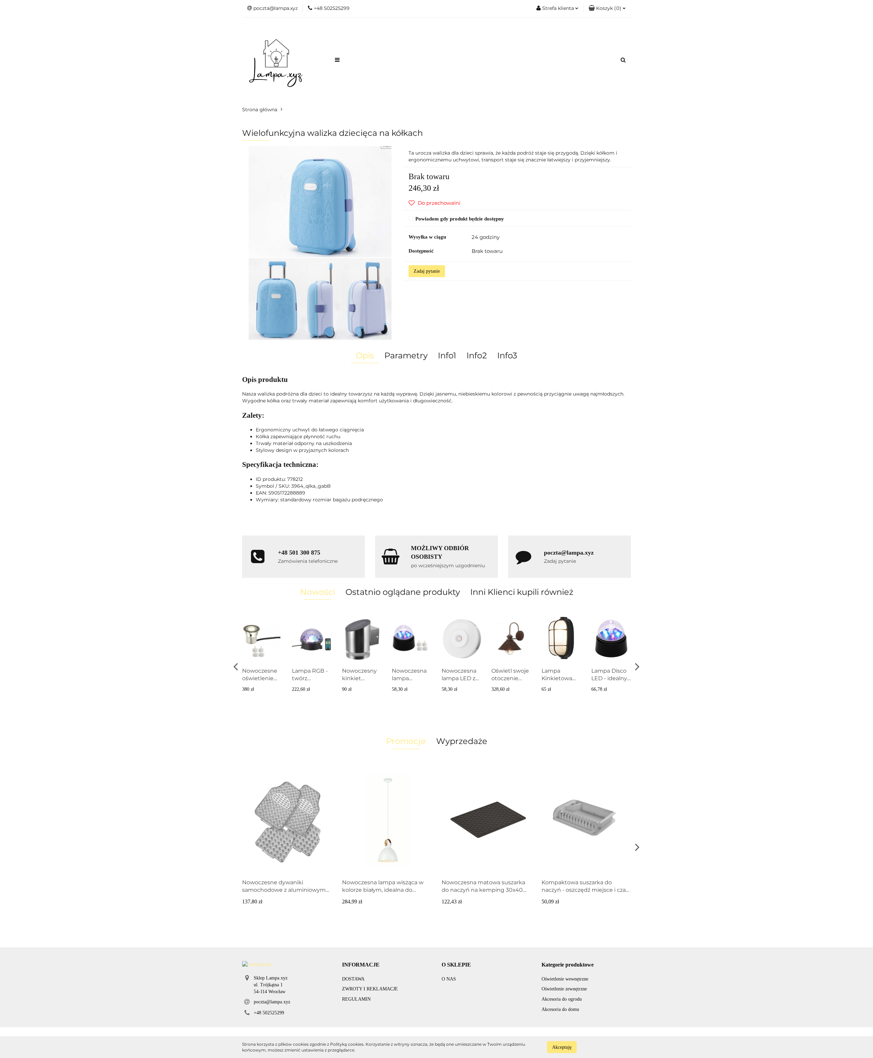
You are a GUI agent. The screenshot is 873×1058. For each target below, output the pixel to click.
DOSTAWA (353, 979)
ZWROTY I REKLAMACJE (370, 988)
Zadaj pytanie (427, 271)
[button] (361, 965)
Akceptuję (562, 1046)
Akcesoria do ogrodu (562, 999)
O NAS (449, 979)
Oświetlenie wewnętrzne (565, 979)
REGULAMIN (356, 999)
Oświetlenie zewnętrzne (564, 988)
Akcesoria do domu (560, 1009)
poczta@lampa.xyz (272, 1001)
